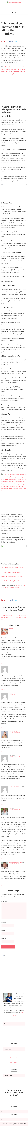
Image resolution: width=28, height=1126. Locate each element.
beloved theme (15, 1123)
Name (3, 922)
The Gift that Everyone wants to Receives (12, 567)
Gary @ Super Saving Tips (15, 862)
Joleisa (11, 628)
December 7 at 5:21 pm (14, 732)
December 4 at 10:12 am (14, 787)
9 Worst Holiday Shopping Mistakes (11, 572)
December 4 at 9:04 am (14, 809)
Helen (10, 693)
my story (18, 585)
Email (3, 930)
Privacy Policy (14, 1058)
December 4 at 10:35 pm (14, 756)
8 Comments (12, 20)
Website (3, 938)
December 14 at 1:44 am (14, 694)
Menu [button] (15, 12)
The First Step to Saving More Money (11, 581)
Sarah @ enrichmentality (15, 786)
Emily (10, 808)
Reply (3, 663)
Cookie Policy (14, 1062)
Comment (4, 901)
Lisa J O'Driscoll (13, 731)
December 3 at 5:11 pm (14, 863)
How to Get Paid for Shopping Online (11, 576)
